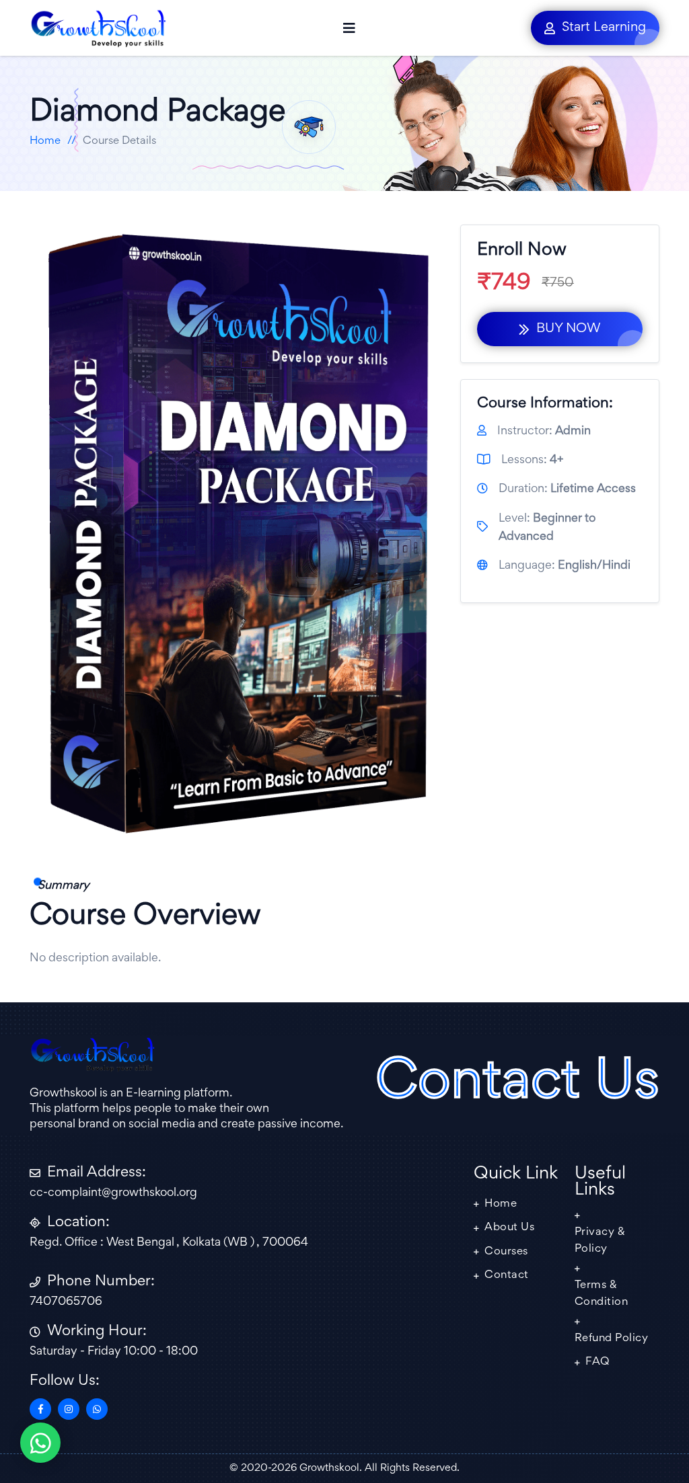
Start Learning (604, 28)
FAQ (597, 1362)
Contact (506, 1276)
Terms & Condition (601, 1294)
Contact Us (517, 1084)
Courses (506, 1252)
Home (45, 141)
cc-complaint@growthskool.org (113, 1193)
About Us (509, 1228)
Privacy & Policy (600, 1241)
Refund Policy (612, 1339)
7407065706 (66, 1302)
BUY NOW (568, 329)
